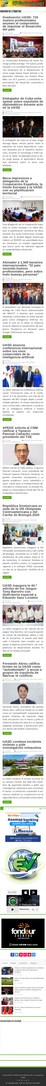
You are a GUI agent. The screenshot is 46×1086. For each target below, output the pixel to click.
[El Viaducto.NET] (23, 3)
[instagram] (34, 955)
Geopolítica (7, 112)
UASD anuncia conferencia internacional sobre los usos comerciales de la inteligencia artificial (22, 351)
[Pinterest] (21, 955)
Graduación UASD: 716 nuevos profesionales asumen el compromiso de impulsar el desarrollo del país (22, 23)
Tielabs (23, 1077)
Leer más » (7, 90)
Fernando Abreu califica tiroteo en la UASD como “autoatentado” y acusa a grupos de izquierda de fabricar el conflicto (22, 669)
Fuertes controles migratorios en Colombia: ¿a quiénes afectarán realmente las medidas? (29, 970)
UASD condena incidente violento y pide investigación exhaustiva (22, 744)
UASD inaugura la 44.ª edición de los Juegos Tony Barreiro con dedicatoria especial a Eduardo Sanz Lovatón (20, 591)
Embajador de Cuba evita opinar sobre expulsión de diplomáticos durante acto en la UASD (23, 103)
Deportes (39, 601)
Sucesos (39, 679)
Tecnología (21, 362)
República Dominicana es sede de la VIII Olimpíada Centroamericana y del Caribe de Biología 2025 (22, 510)
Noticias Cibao (37, 197)
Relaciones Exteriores (34, 112)
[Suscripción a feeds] (45, 12)
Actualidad (24, 33)
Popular (13, 963)
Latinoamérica (16, 112)
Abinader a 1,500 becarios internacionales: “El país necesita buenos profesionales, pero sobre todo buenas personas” (23, 268)
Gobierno (21, 279)
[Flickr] (25, 955)
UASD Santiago (30, 362)
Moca (31, 197)
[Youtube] (29, 955)
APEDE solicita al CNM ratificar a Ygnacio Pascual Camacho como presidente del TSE (21, 432)
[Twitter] (17, 955)
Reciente (5, 963)
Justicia (33, 440)
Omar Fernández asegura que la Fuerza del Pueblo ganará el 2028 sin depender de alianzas (28, 990)
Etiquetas (33, 963)
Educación (32, 33)
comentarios (23, 963)
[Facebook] (12, 955)
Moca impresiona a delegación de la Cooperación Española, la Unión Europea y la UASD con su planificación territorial (22, 185)
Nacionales (39, 33)
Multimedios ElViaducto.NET (24, 1075)
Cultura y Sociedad (17, 520)
